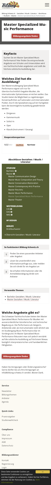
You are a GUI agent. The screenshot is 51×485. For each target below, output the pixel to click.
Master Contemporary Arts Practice (24, 186)
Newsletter (7, 391)
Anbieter (5, 398)
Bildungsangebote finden (25, 36)
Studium (7, 16)
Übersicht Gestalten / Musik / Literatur (23, 234)
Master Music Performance (20, 193)
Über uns (6, 435)
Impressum (7, 438)
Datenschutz (7, 445)
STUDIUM (10, 168)
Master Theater (15, 199)
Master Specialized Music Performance (25, 196)
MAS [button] (8, 214)
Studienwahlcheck (10, 420)
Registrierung (8, 464)
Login (4, 467)
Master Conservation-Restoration (23, 183)
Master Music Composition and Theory (25, 179)
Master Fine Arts (15, 189)
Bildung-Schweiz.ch (8, 13)
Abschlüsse (42, 13)
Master (13, 16)
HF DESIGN (11, 220)
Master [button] (9, 173)
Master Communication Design (22, 176)
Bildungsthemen (9, 394)
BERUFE (10, 226)
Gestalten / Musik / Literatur (27, 13)
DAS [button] (8, 212)
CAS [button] (8, 209)
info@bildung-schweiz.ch (13, 372)
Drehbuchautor (13, 229)
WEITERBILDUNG (14, 206)
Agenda (5, 401)
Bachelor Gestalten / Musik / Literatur (24, 296)
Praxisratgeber (8, 416)
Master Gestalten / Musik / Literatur (23, 299)
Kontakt (5, 460)
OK (43, 472)
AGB (4, 442)
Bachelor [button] (10, 171)
